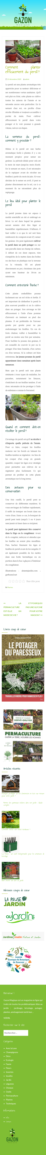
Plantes (10, 587)
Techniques (11, 1103)
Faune (8, 1064)
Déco (8, 1056)
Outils (8, 1092)
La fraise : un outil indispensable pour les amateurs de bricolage (23, 855)
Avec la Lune (11, 1048)
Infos (7, 1117)
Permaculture (12, 1095)
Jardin (8, 1080)
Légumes (10, 1084)
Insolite (9, 1076)
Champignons (12, 1052)
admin (27, 79)
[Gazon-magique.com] (23, 14)
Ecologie (9, 1060)
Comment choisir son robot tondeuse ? (16, 829)
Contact (8, 1121)
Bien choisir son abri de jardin (12, 880)
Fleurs (8, 1068)
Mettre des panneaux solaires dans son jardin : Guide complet (23, 803)
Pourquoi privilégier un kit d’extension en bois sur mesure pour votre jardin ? (23, 794)
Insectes (9, 1072)
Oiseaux (9, 1088)
